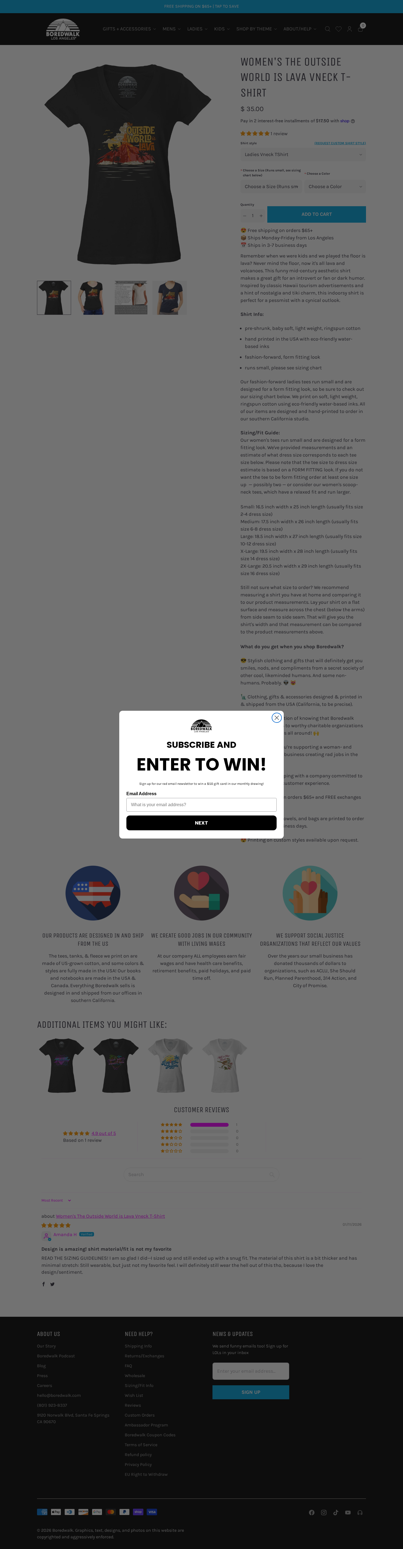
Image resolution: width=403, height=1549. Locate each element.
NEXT (201, 822)
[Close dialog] (277, 718)
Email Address (141, 793)
